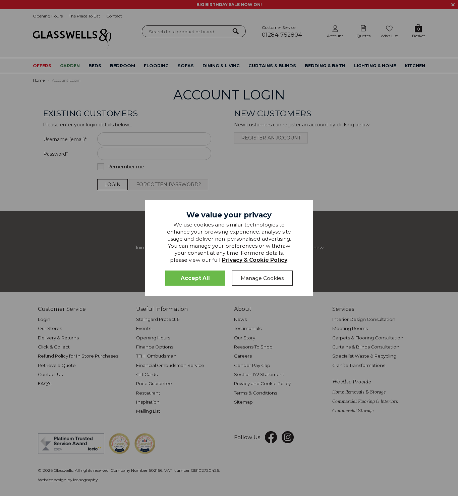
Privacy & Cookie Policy (254, 260)
